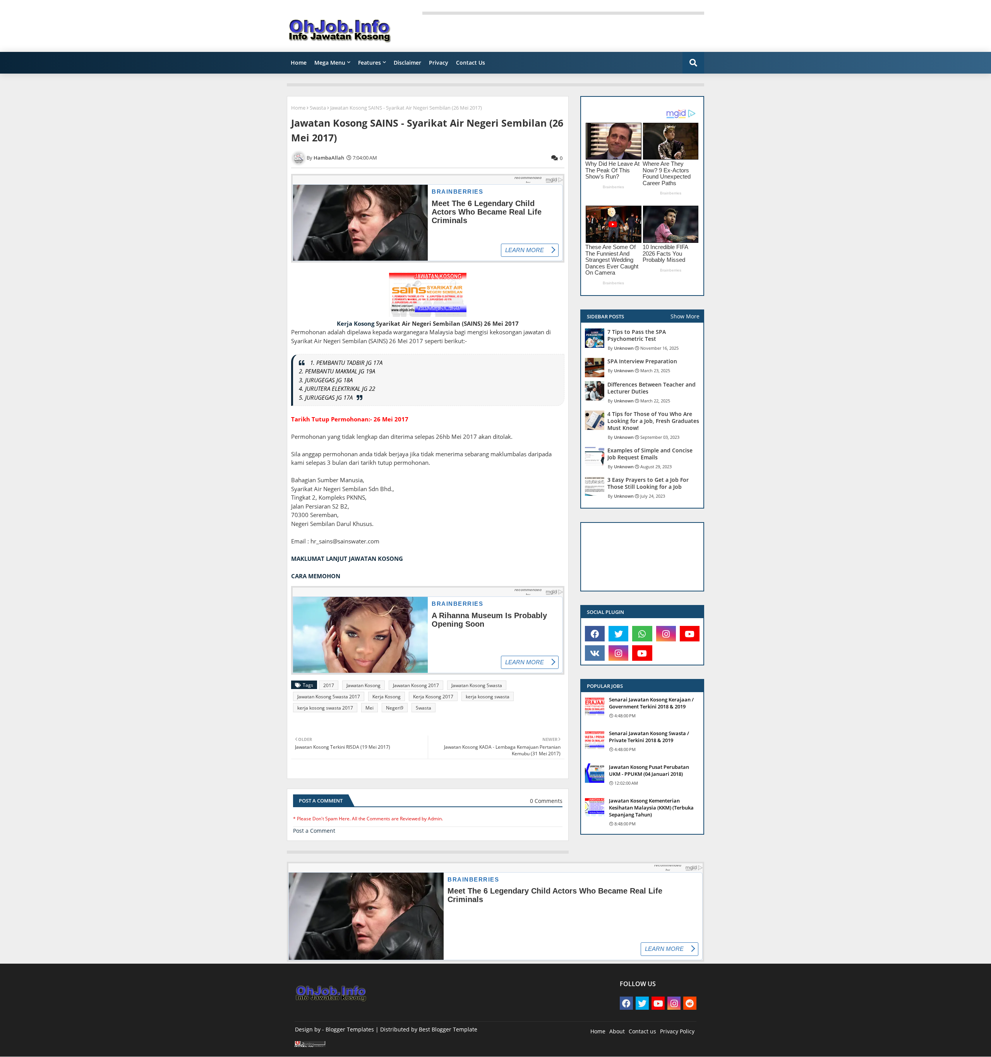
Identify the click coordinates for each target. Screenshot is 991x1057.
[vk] (595, 653)
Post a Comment (314, 830)
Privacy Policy (677, 1031)
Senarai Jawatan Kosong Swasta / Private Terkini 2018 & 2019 (649, 737)
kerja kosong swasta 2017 (325, 708)
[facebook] (595, 633)
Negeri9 (394, 708)
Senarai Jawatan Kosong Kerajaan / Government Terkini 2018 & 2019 (651, 703)
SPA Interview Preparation (642, 361)
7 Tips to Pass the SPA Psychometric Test (636, 335)
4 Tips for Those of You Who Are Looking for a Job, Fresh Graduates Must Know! (653, 421)
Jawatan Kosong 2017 (416, 685)
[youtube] (690, 633)
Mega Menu (329, 62)
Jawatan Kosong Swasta (476, 685)
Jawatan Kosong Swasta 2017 (328, 696)
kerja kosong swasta (487, 696)
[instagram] (666, 633)
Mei (369, 708)
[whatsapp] (642, 633)
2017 (328, 685)
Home (299, 62)
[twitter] (618, 633)
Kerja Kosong (355, 323)
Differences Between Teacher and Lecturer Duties (651, 388)
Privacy (438, 62)
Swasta (318, 107)
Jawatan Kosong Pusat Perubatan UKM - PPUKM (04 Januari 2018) (649, 770)
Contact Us (470, 62)
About (617, 1031)
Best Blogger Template (448, 1029)
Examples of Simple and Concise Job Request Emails (650, 454)
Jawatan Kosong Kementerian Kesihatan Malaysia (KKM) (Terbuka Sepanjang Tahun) (651, 807)
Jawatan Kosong (363, 685)
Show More (685, 316)
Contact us (642, 1031)
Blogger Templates (350, 1029)
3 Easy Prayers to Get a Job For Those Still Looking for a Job (648, 483)
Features (369, 62)
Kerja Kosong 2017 (433, 696)
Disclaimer (407, 62)
